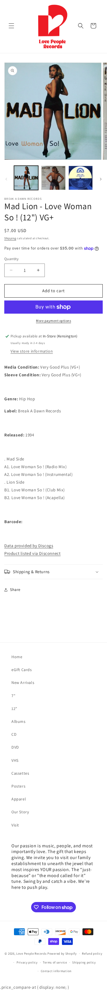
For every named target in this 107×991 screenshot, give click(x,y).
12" (14, 708)
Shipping (10, 238)
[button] (11, 25)
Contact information (56, 971)
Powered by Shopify (62, 954)
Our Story (20, 811)
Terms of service (55, 962)
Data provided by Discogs (28, 545)
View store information (32, 351)
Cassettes (20, 773)
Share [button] (15, 589)
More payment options (53, 321)
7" (13, 695)
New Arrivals (22, 682)
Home (16, 656)
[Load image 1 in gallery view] (26, 178)
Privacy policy (27, 962)
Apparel (18, 799)
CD (14, 734)
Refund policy (92, 954)
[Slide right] (100, 179)
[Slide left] (6, 179)
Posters (18, 786)
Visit (15, 825)
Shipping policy (84, 962)
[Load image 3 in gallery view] (80, 178)
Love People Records (31, 954)
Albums (18, 721)
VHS (15, 760)
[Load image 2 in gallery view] (53, 178)
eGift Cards (21, 669)
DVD (15, 747)
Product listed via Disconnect (32, 553)
